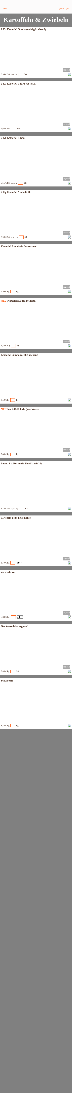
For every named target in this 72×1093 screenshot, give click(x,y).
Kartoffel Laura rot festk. (21, 300)
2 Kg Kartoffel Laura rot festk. (18, 83)
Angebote (60, 9)
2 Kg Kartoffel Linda (13, 137)
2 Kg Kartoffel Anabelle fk (16, 192)
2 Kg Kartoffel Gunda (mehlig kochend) (23, 29)
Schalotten (7, 680)
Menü (5, 9)
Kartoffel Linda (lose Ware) (23, 409)
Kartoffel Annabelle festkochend (19, 246)
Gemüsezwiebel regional (14, 626)
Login (67, 9)
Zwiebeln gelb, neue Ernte (16, 517)
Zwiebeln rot (8, 572)
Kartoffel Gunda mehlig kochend (19, 355)
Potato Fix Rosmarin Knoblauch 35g (21, 463)
